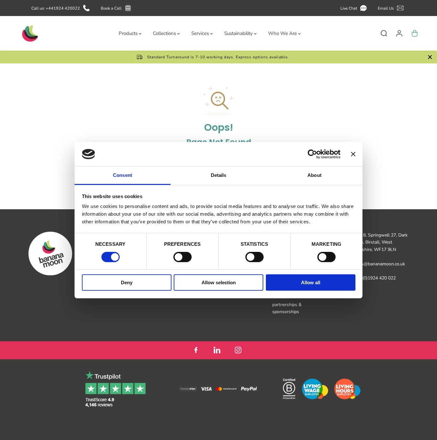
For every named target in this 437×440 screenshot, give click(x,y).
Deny (126, 282)
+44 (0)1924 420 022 (375, 278)
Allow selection (219, 282)
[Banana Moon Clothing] (29, 33)
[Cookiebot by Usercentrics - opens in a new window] (312, 154)
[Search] (384, 33)
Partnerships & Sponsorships (287, 308)
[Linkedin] (217, 350)
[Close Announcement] (430, 57)
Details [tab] (218, 175)
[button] (354, 8)
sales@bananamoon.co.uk (379, 264)
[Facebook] (196, 350)
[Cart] (415, 33)
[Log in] (399, 33)
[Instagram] (238, 350)
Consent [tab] (122, 175)
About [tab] (314, 175)
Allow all (310, 282)
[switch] (182, 257)
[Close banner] (353, 154)
